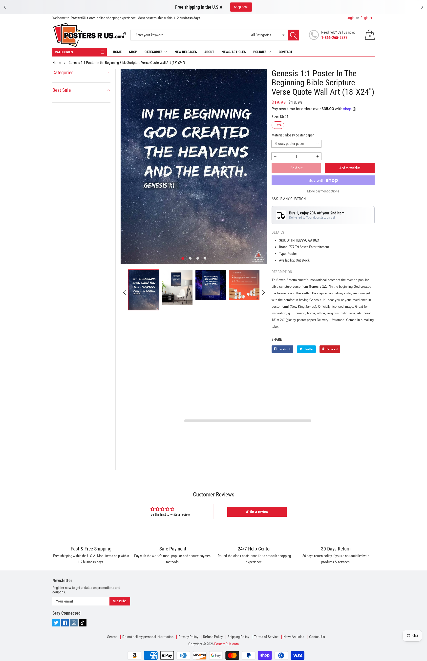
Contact (286, 52)
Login (350, 18)
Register (364, 18)
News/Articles (234, 52)
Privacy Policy (188, 637)
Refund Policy (213, 637)
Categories (154, 52)
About (209, 52)
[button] (183, 258)
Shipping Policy (238, 637)
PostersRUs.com (226, 644)
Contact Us (317, 637)
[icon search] (293, 35)
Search (112, 637)
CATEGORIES (64, 52)
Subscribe (120, 601)
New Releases (186, 52)
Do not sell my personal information (147, 637)
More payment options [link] (323, 191)
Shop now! (248, 7)
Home (117, 52)
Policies (260, 52)
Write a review (257, 511)
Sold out (296, 168)
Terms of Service (266, 637)
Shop (133, 52)
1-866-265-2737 (334, 37)
